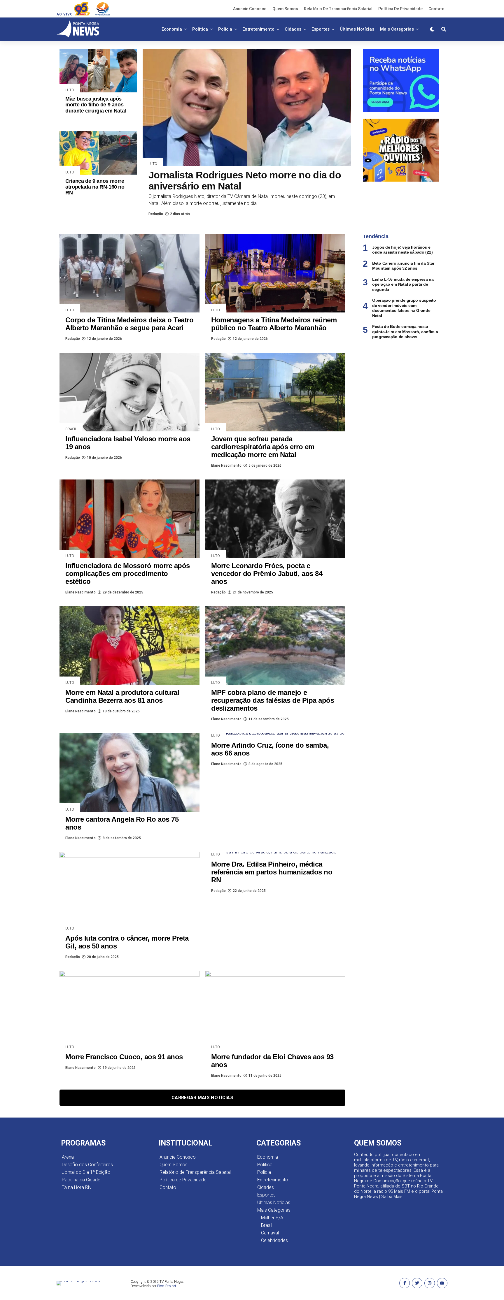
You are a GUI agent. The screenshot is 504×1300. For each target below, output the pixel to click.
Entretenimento (258, 29)
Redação (155, 214)
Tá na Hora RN (76, 1187)
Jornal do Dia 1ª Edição (86, 1172)
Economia (172, 29)
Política (200, 29)
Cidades (293, 29)
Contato (436, 8)
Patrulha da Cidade (81, 1180)
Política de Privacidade (400, 8)
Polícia (225, 29)
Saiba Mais (391, 1196)
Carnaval (270, 1233)
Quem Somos (285, 8)
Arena (68, 1157)
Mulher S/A (272, 1217)
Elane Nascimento (226, 465)
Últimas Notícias (357, 29)
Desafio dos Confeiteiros (87, 1164)
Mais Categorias (397, 29)
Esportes (321, 29)
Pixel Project (166, 1286)
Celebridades (274, 1240)
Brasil (266, 1225)
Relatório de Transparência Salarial (338, 8)
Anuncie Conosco (250, 8)
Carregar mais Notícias (202, 1097)
